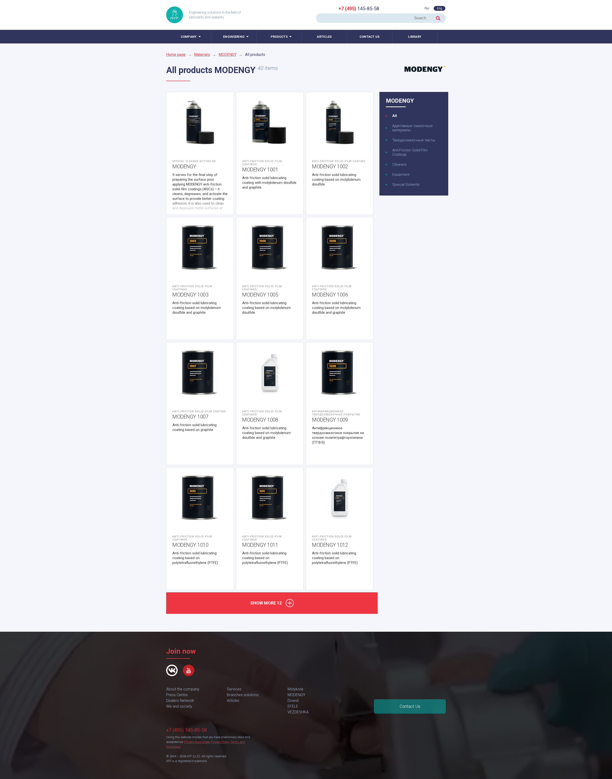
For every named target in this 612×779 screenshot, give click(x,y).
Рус (427, 8)
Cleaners (399, 164)
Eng (439, 8)
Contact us (370, 36)
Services (234, 689)
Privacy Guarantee (196, 742)
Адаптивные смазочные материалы (412, 128)
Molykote (295, 689)
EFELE (293, 706)
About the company (182, 689)
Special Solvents (406, 184)
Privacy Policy (220, 742)
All (394, 116)
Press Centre (177, 695)
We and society (179, 706)
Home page (176, 54)
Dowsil (293, 700)
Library (414, 36)
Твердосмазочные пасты (413, 140)
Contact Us (410, 706)
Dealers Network (180, 700)
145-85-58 (359, 8)
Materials (202, 54)
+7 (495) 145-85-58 (186, 730)
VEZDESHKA (298, 712)
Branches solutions (243, 695)
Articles (324, 36)
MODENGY (227, 54)
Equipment (401, 174)
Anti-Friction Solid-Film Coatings (410, 152)
